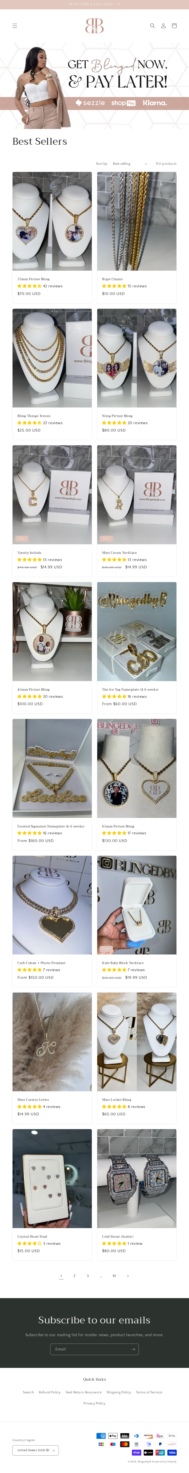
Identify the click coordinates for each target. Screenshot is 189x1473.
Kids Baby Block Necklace (123, 963)
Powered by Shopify (164, 1461)
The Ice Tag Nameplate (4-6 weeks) (130, 690)
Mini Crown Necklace (119, 553)
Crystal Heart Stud (32, 1237)
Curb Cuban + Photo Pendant (41, 963)
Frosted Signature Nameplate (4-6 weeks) (50, 827)
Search (28, 1392)
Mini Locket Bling (116, 1100)
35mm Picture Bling (33, 279)
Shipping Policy (119, 1392)
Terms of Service (149, 1392)
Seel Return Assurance (84, 1392)
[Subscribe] (133, 1349)
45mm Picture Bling (33, 690)
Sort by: (102, 164)
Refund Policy (50, 1392)
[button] (14, 25)
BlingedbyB (144, 1461)
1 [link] (61, 1276)
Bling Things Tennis (33, 416)
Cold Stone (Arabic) (117, 1237)
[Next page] (127, 1276)
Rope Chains (112, 279)
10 (114, 1276)
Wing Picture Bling (117, 416)
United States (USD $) (33, 1450)
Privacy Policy (94, 1403)
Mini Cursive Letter (33, 1100)
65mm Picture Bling (118, 827)
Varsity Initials (29, 553)
